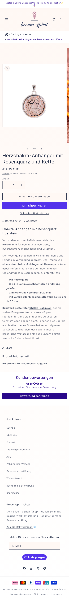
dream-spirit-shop (20, 589)
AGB (8, 456)
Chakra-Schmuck (40, 307)
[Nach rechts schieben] (41, 148)
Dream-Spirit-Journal (18, 449)
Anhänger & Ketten (21, 34)
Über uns (11, 435)
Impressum (12, 492)
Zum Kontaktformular (19, 526)
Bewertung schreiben (34, 396)
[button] (6, 19)
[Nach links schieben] (27, 148)
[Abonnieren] (56, 546)
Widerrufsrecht (14, 478)
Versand (5, 173)
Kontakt (10, 442)
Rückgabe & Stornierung (20, 485)
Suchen (10, 427)
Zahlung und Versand (18, 464)
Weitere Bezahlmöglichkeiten (34, 213)
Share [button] (9, 347)
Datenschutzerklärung (19, 471)
